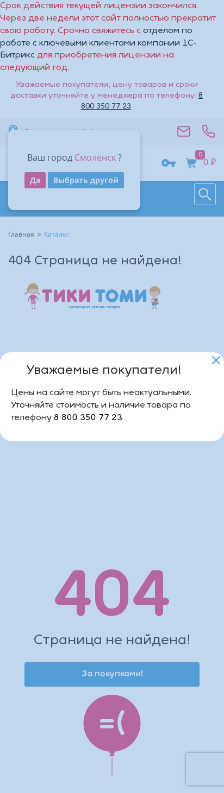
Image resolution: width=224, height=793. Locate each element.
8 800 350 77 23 (88, 418)
